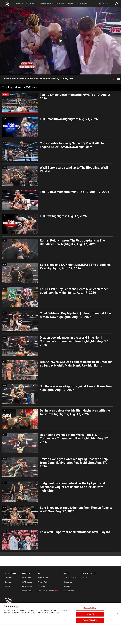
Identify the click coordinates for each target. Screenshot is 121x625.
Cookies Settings (90, 608)
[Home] (7, 3)
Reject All (90, 614)
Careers (8, 582)
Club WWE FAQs (70, 578)
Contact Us (68, 582)
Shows (19, 3)
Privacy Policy (43, 582)
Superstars (46, 3)
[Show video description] (113, 78)
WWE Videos (27, 582)
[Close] (117, 613)
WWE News (26, 578)
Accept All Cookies (90, 620)
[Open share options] (118, 78)
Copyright (41, 586)
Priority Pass (27, 591)
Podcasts (31, 3)
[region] (60, 614)
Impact (7, 586)
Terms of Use (43, 578)
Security (67, 586)
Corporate (8, 578)
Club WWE (82, 3)
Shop (70, 3)
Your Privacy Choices (46, 591)
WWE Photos (27, 586)
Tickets (60, 3)
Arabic (84, 578)
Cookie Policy (69, 591)
